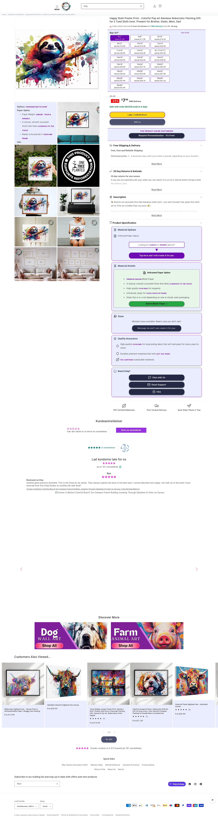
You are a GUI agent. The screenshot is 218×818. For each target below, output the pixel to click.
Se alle (109, 739)
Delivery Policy (97, 765)
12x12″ (160, 45)
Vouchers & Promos (131, 765)
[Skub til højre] (114, 732)
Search (121, 769)
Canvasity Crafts (26, 815)
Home (4, 14)
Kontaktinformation (123, 815)
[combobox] (112, 6)
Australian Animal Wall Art (16, 14)
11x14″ (119, 51)
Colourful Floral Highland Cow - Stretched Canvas (191, 705)
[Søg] (141, 6)
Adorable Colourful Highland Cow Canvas (63, 705)
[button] (57, 6)
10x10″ (139, 45)
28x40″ (160, 79)
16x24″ (139, 65)
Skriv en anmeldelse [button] (131, 430)
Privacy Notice (148, 765)
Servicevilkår (94, 815)
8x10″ (160, 38)
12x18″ (139, 58)
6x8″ (139, 38)
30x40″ (119, 86)
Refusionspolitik (53, 815)
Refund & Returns (112, 765)
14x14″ (119, 58)
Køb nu (137, 122)
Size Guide (185, 33)
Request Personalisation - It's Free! (157, 135)
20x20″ (160, 65)
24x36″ (139, 79)
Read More (157, 164)
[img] (109, 463)
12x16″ (139, 51)
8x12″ (119, 45)
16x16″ (160, 58)
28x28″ (119, 79)
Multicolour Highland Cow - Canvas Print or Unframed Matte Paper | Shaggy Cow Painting (22, 710)
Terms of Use (99, 769)
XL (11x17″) (160, 51)
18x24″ (119, 72)
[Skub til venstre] (103, 732)
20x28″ (139, 72)
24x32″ (160, 72)
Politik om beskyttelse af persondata (74, 815)
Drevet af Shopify (39, 815)
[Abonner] (57, 784)
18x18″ (119, 65)
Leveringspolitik (107, 815)
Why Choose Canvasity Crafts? (75, 765)
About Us (111, 769)
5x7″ (119, 38)
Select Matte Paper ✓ (157, 304)
